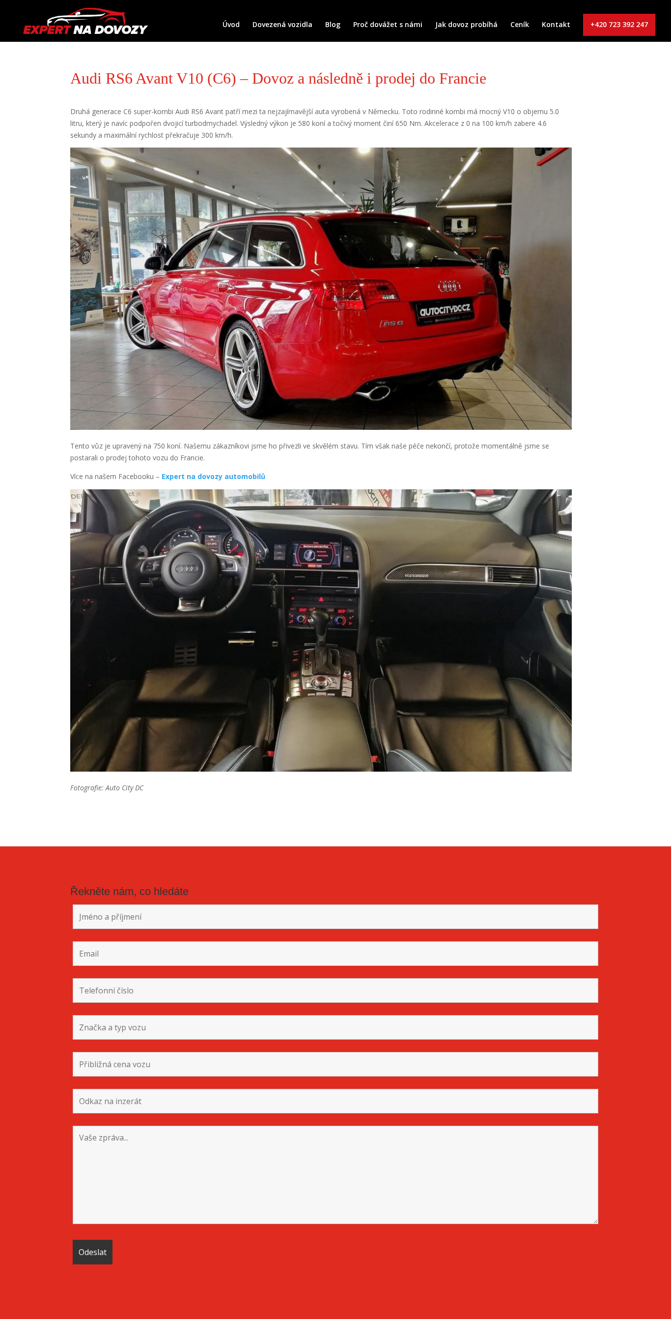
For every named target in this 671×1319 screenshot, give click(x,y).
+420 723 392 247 (619, 24)
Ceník (519, 25)
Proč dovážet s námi (387, 25)
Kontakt (556, 25)
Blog (332, 25)
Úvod (231, 25)
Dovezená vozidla (282, 25)
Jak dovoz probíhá (466, 25)
